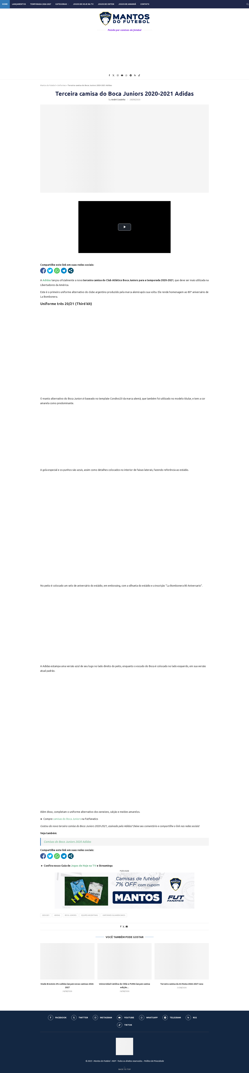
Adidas (57, 915)
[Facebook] (109, 75)
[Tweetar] (50, 271)
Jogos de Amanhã (127, 4)
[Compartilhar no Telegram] (64, 271)
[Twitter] (113, 75)
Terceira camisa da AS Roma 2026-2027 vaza (181, 984)
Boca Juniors (70, 915)
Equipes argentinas (89, 915)
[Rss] (135, 75)
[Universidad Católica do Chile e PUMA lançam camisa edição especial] (124, 961)
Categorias (61, 4)
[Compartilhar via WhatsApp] (57, 271)
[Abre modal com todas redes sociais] (71, 271)
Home (5, 4)
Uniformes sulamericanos (114, 915)
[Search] (247, 4)
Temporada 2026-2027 (40, 4)
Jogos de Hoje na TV (83, 4)
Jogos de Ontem (106, 4)
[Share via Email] (127, 926)
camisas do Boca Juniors (67, 818)
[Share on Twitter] (123, 926)
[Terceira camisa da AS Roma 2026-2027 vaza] (181, 961)
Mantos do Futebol (48, 85)
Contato (144, 4)
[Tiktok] (139, 75)
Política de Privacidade (154, 1061)
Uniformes (61, 85)
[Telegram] (131, 75)
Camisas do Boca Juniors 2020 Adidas (67, 841)
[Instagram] (118, 75)
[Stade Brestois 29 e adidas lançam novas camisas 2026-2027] (67, 961)
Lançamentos (19, 4)
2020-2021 (45, 915)
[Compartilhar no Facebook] (43, 271)
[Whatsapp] (126, 75)
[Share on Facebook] (120, 926)
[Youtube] (122, 75)
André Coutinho (118, 99)
